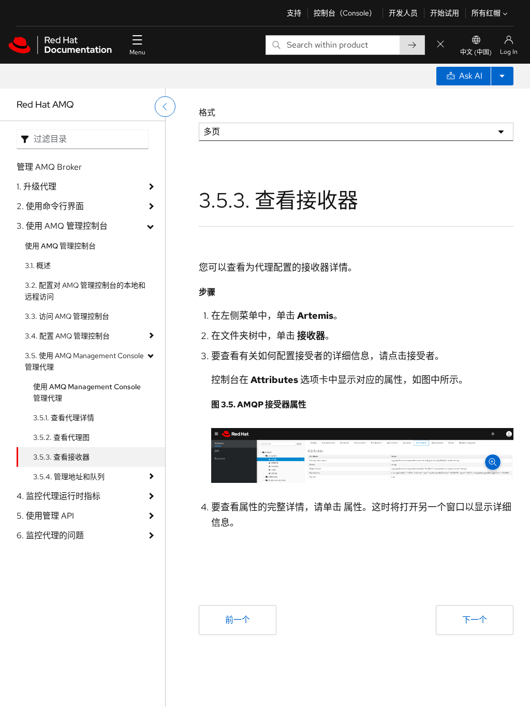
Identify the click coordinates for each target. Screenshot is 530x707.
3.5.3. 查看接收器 (61, 457)
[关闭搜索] (440, 44)
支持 (294, 13)
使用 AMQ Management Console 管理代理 (87, 392)
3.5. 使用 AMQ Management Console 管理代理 (84, 361)
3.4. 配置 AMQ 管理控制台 (67, 336)
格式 (207, 112)
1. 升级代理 (36, 186)
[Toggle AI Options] (502, 76)
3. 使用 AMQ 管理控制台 (62, 225)
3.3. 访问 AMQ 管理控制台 (67, 316)
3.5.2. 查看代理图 (61, 437)
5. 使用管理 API (45, 515)
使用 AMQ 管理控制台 (60, 246)
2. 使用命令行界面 (50, 206)
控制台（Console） (345, 13)
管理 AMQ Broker (49, 166)
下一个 (474, 619)
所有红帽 (486, 13)
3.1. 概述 (38, 265)
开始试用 (444, 13)
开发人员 (403, 13)
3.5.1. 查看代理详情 (63, 417)
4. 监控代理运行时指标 (58, 496)
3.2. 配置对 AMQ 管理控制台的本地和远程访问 (85, 291)
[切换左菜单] (165, 106)
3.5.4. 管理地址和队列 (69, 476)
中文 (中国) (476, 52)
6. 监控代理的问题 (50, 535)
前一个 (237, 619)
